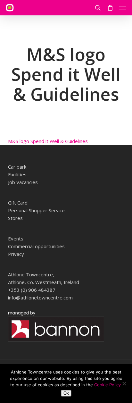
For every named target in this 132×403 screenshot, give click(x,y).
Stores (15, 218)
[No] (124, 383)
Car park (17, 167)
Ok (66, 393)
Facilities (17, 174)
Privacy (16, 254)
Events (15, 238)
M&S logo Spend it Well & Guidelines (48, 141)
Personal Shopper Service (36, 210)
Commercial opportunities (36, 246)
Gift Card (18, 202)
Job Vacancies (23, 182)
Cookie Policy (107, 384)
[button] (122, 7)
